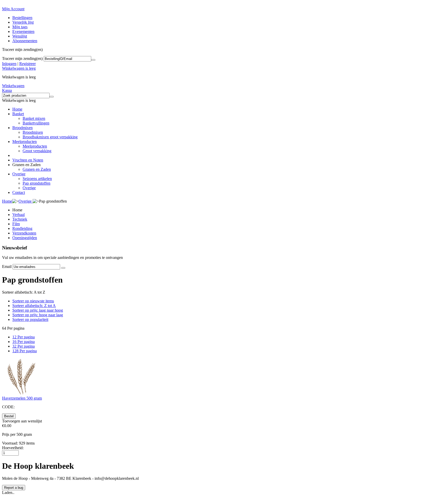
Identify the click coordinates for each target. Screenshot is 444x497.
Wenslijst (19, 36)
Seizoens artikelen (37, 178)
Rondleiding (22, 228)
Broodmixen (22, 127)
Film (16, 224)
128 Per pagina (24, 351)
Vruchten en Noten (27, 160)
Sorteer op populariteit (30, 319)
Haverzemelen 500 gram (22, 398)
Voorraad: (10, 443)
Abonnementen (24, 41)
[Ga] (93, 60)
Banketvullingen (36, 123)
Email (7, 266)
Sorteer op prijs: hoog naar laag (37, 315)
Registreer (27, 63)
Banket (18, 114)
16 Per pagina (23, 341)
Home (17, 109)
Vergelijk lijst (23, 22)
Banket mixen (34, 118)
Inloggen (9, 63)
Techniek (19, 219)
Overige (18, 174)
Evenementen (23, 31)
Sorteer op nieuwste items (33, 301)
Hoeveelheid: (13, 448)
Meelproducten (24, 141)
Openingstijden (24, 238)
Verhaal (18, 214)
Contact (18, 192)
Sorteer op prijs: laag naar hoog (37, 310)
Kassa (7, 90)
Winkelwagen (13, 86)
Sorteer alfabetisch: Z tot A (34, 305)
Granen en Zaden (37, 169)
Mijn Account (13, 9)
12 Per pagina (23, 337)
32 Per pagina (23, 346)
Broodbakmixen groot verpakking (50, 137)
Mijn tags (19, 27)
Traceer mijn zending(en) (22, 58)
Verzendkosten (24, 233)
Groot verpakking (37, 151)
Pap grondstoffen (36, 183)
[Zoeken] (52, 96)
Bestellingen (22, 17)
